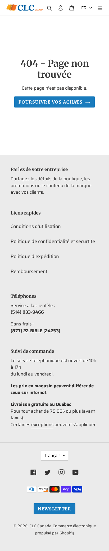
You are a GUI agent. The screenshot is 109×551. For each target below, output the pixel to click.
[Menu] (100, 8)
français (53, 455)
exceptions (42, 424)
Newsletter (54, 508)
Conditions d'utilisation (36, 226)
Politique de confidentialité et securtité (53, 241)
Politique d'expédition (35, 256)
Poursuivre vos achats (51, 102)
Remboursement (29, 271)
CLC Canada (40, 526)
